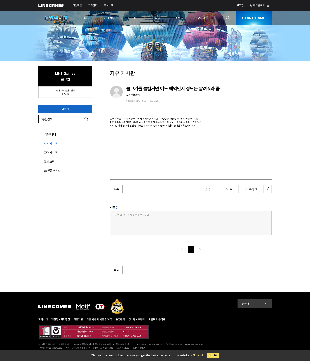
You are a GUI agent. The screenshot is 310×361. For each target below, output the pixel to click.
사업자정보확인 (138, 347)
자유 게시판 (50, 143)
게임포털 (77, 5)
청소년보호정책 (136, 319)
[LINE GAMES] (57, 306)
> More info (198, 355)
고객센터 (93, 5)
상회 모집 (49, 161)
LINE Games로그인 (65, 76)
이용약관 (78, 319)
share (267, 189)
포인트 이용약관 (156, 319)
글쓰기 (65, 109)
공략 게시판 (50, 152)
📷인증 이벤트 (52, 170)
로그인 (240, 5)
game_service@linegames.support (189, 344)
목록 (116, 189)
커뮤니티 (50, 134)
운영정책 (120, 319)
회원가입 (65, 94)
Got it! (213, 355)
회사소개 (108, 5)
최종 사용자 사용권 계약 (99, 319)
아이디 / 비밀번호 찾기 (65, 90)
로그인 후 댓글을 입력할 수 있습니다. (131, 215)
